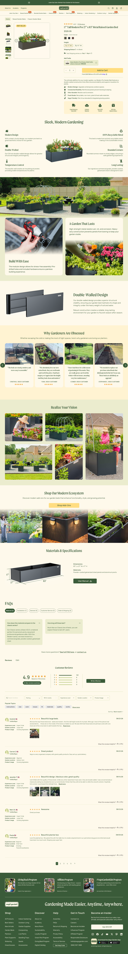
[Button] (16, 40)
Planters (61, 13)
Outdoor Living (101, 13)
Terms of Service (59, 941)
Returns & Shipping (60, 926)
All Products (9, 919)
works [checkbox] (68, 707)
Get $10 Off (107, 927)
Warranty (56, 930)
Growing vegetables (22, 729)
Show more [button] (76, 707)
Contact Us (75, 919)
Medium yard (20, 760)
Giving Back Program (42, 941)
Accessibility (57, 938)
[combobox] (33, 697)
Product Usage (9, 729)
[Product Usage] (102, 697)
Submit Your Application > (25, 891)
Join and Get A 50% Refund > (104, 891)
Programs (24, 8)
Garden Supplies (113, 12)
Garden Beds (9, 930)
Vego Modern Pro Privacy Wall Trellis (81, 62)
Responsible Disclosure (79, 938)
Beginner (19, 758)
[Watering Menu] (82, 13)
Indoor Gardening (90, 13)
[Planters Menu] (64, 13)
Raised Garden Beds (25, 12)
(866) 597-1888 (76, 945)
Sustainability (40, 930)
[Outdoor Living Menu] (106, 13)
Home (8, 19)
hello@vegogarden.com (79, 941)
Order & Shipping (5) (64, 610)
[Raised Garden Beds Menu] (32, 13)
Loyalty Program (41, 934)
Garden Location (10, 727)
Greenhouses (52, 12)
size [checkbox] (20, 707)
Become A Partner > (62, 891)
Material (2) (10, 610)
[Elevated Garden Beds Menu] (46, 13)
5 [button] (70, 864)
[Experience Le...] (67, 697)
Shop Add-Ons (64, 505)
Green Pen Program (42, 938)
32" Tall (79, 45)
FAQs (55, 923)
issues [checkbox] (35, 707)
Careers (73, 923)
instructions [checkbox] (11, 707)
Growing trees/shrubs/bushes (22, 847)
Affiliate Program (77, 934)
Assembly (56, 919)
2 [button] (60, 864)
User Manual (83, 581)
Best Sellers (9, 923)
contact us (81, 652)
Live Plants (22, 934)
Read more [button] (66, 726)
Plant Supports (70, 12)
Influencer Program (77, 930)
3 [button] (63, 864)
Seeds (21, 941)
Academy (15, 8)
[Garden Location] (84, 697)
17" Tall (70, 45)
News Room (39, 926)
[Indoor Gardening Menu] (95, 13)
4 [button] (67, 864)
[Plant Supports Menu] (75, 13)
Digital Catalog (40, 945)
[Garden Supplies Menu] (118, 13)
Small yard (19, 844)
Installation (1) (22, 610)
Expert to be (20, 725)
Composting (23, 930)
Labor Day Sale (13, 13)
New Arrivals (9, 926)
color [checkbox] (27, 707)
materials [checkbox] (50, 707)
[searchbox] (14, 697)
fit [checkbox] (42, 707)
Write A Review (96, 681)
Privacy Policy (58, 934)
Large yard (20, 727)
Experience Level (10, 725)
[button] (66, 675)
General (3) (33, 610)
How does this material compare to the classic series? (21, 624)
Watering (79, 13)
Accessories (23, 945)
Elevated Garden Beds (40, 13)
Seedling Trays (24, 938)
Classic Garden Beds (34, 19)
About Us (7, 8)
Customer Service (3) (48, 610)
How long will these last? (56, 623)
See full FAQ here (67, 652)
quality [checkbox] (59, 707)
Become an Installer (78, 926)
